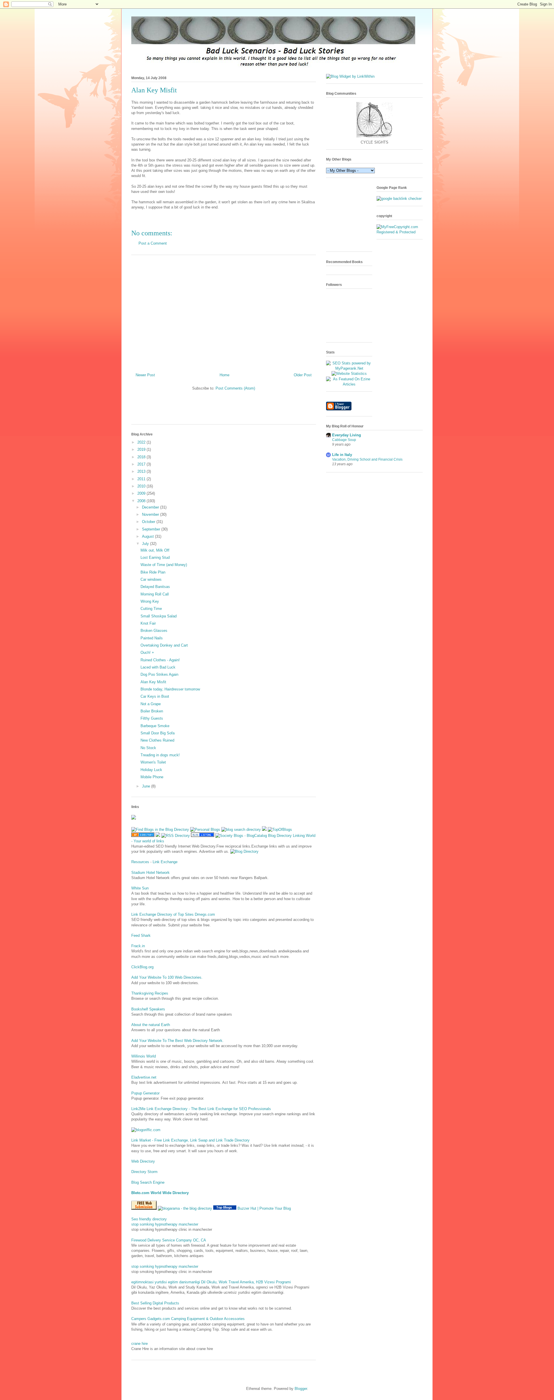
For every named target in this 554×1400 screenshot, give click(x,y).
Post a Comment (152, 243)
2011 (142, 479)
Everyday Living (346, 435)
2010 (142, 486)
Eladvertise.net (143, 1077)
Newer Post (145, 375)
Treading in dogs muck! (160, 755)
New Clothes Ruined (157, 740)
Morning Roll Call (155, 594)
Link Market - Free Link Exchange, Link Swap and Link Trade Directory (190, 1140)
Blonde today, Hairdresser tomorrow (170, 689)
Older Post (303, 375)
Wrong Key (150, 601)
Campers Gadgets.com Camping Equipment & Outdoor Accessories (188, 1319)
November (151, 514)
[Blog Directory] (244, 851)
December (151, 507)
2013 (142, 471)
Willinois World (143, 1056)
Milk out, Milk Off (155, 550)
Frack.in (138, 946)
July (146, 543)
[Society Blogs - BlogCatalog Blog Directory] (253, 835)
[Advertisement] (223, 311)
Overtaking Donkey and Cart (164, 645)
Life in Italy (342, 455)
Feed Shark (141, 935)
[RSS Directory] (175, 835)
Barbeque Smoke (155, 726)
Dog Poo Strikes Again (159, 674)
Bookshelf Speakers (148, 1009)
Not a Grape (151, 704)
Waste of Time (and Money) (164, 565)
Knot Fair (148, 623)
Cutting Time (151, 608)
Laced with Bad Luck (158, 667)
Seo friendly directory (149, 1219)
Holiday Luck (151, 770)
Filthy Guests (152, 718)
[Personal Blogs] (205, 829)
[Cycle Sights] (374, 137)
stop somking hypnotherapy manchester (164, 1224)
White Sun (140, 888)
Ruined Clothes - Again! (160, 660)
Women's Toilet (153, 762)
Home (224, 375)
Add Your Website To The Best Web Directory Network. (177, 1040)
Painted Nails (152, 638)
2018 (142, 457)
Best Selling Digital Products (155, 1303)
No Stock (148, 748)
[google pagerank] (399, 198)
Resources (140, 862)
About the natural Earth (150, 1025)
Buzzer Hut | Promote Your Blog (264, 1208)
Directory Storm (144, 1172)
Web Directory (143, 1161)
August (148, 536)
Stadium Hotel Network (150, 872)
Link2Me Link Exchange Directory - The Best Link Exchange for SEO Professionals (201, 1109)
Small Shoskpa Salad (159, 616)
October (149, 522)
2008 (142, 501)
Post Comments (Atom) (235, 388)
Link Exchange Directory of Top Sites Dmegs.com (173, 914)
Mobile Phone (152, 777)
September (151, 529)
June (146, 786)
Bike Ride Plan (153, 572)
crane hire (139, 1343)
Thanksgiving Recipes (149, 993)
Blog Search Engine (147, 1182)
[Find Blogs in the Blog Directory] (160, 829)
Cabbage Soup (344, 440)
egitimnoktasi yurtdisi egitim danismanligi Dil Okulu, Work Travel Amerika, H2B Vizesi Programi (211, 1282)
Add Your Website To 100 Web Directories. (167, 977)
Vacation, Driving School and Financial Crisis (367, 459)
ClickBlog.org (142, 967)
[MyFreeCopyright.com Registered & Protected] (400, 232)
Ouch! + (147, 652)
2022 (142, 442)
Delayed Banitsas (155, 586)
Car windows (151, 579)
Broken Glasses (154, 630)
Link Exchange (165, 862)
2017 (142, 464)
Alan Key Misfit (153, 682)
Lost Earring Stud (155, 557)
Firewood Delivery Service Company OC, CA (168, 1240)
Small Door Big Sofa (158, 733)
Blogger (301, 1388)
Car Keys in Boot (155, 696)
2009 (142, 493)
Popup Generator (145, 1093)
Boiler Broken (152, 711)
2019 (142, 449)
